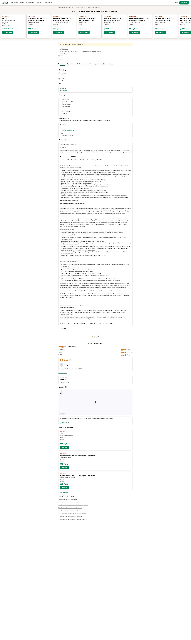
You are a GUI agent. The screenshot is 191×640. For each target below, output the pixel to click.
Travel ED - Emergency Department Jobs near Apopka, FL (73, 505)
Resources (38, 2)
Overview (62, 64)
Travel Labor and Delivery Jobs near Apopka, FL (70, 511)
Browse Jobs (14, 2)
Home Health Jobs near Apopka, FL (67, 499)
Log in (176, 2)
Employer (96, 64)
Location (102, 64)
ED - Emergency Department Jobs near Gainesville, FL (72, 513)
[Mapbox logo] (62, 414)
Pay (68, 64)
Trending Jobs (48, 2)
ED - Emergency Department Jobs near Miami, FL (71, 516)
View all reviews (62, 373)
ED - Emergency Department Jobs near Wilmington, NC (72, 519)
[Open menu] (58, 63)
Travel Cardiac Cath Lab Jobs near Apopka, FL (70, 508)
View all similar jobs (63, 492)
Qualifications (80, 64)
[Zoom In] (60, 391)
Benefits (73, 64)
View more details (64, 382)
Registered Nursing (63, 7)
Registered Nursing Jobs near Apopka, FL (69, 502)
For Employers (30, 2)
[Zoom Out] (60, 393)
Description (89, 64)
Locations (22, 2)
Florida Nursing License (68, 130)
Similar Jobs (110, 64)
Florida (79, 7)
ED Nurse (72, 7)
